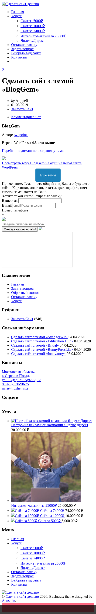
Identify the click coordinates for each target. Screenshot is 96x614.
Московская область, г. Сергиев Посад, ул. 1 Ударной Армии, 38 (21, 376)
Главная (17, 12)
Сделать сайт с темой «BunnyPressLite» (42, 349)
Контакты (19, 57)
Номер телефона (15, 210)
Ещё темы (48, 175)
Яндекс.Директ (33, 40)
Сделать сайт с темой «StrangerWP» (39, 337)
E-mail (7, 205)
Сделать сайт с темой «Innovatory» (38, 354)
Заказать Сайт (22, 109)
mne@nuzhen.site (15, 388)
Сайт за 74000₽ (33, 31)
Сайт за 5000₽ (32, 21)
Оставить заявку (24, 45)
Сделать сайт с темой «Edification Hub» (42, 341)
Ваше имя (10, 200)
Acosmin (8, 601)
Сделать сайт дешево (22, 596)
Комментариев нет (26, 117)
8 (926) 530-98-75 (15, 384)
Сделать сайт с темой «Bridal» (35, 345)
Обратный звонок (25, 293)
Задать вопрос (22, 49)
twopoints (21, 135)
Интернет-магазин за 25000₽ (43, 36)
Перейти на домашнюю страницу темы (33, 151)
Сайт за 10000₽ (33, 26)
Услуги (16, 16)
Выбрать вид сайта (26, 53)
